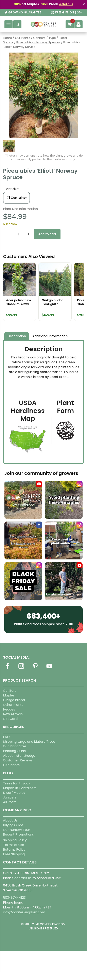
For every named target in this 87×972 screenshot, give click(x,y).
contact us (23, 878)
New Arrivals (13, 714)
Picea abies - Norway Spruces (38, 42)
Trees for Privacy (16, 783)
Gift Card (10, 718)
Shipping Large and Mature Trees (29, 741)
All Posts (9, 802)
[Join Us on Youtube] (49, 668)
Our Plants (22, 38)
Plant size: (11, 189)
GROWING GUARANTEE (24, 12)
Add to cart (47, 234)
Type (52, 38)
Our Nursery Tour (16, 829)
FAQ (6, 737)
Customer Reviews (18, 760)
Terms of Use (13, 844)
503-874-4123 (14, 897)
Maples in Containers (19, 788)
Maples (9, 695)
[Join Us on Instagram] (21, 668)
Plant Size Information (20, 208)
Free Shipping (14, 854)
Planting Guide (14, 751)
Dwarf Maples (14, 792)
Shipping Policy (15, 840)
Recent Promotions (18, 834)
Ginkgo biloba (14, 700)
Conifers (39, 38)
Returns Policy (14, 849)
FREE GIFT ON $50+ (68, 12)
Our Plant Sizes (15, 746)
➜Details (66, 4)
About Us (10, 820)
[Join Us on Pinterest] (35, 668)
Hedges (9, 709)
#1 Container (16, 197)
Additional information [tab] (50, 336)
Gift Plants (11, 765)
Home (7, 38)
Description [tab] (16, 336)
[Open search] (17, 24)
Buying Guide (13, 825)
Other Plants (13, 704)
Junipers (10, 797)
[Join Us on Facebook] (7, 668)
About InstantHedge (19, 755)
